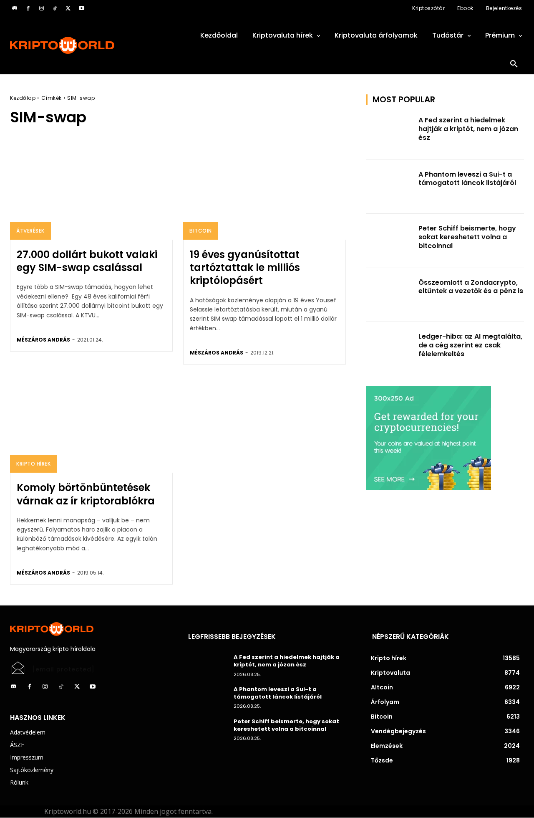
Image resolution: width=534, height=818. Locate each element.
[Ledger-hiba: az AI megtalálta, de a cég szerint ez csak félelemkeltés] (389, 349)
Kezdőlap (22, 97)
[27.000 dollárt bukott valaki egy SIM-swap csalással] (91, 191)
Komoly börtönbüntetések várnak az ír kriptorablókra (86, 494)
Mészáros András (43, 339)
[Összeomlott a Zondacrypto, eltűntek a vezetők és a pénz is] (389, 295)
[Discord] (14, 8)
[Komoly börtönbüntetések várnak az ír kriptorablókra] (91, 424)
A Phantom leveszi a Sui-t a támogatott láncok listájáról (467, 179)
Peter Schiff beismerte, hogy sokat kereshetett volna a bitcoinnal (467, 237)
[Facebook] (28, 8)
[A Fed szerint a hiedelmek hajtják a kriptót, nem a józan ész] (389, 132)
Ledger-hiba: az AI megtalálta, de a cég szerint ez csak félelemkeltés (470, 345)
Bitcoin (200, 230)
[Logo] (89, 45)
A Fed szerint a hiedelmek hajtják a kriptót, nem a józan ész (468, 128)
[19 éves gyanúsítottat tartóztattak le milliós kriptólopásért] (264, 191)
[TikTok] (54, 8)
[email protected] (63, 669)
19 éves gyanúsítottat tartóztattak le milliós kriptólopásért (245, 267)
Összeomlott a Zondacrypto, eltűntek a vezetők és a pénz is (470, 287)
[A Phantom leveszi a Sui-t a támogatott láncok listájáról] (389, 187)
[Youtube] (81, 8)
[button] (514, 64)
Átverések (30, 230)
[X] (68, 8)
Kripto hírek (33, 463)
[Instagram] (41, 8)
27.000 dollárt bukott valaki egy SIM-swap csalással (87, 261)
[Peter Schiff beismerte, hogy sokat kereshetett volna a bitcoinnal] (389, 241)
